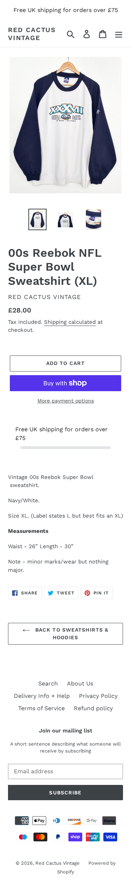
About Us (80, 683)
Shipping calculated (70, 322)
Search (48, 683)
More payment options (65, 401)
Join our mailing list (65, 730)
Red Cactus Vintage (32, 34)
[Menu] (119, 33)
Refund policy (93, 708)
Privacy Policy (98, 695)
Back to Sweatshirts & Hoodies (71, 633)
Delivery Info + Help (42, 695)
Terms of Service (41, 708)
